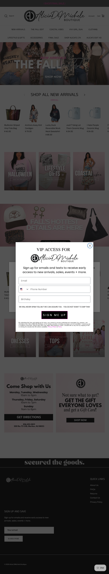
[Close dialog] (89, 245)
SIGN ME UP (54, 315)
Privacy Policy (52, 327)
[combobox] (24, 289)
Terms (60, 327)
